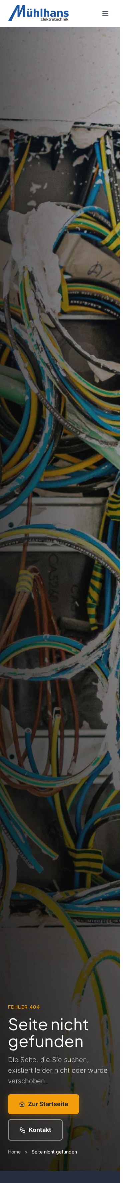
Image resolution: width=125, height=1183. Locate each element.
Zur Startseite (48, 1103)
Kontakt (40, 1129)
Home (14, 1151)
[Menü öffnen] (105, 13)
